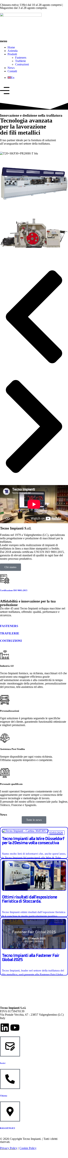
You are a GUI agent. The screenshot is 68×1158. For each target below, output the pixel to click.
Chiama (3, 1095)
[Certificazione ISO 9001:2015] (4, 579)
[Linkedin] (4, 1027)
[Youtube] (15, 1027)
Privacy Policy (8, 1148)
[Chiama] (10, 1079)
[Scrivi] (10, 1046)
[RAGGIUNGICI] (10, 1111)
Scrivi (2, 1063)
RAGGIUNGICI (7, 1128)
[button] (34, 317)
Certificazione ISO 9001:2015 (13, 590)
